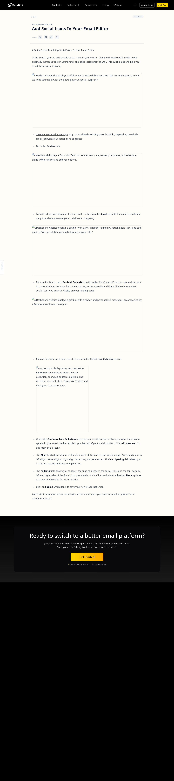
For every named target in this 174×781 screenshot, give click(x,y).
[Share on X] (40, 37)
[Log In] (135, 5)
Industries (72, 5)
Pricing (106, 5)
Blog (34, 17)
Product (56, 5)
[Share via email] (51, 37)
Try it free (162, 5)
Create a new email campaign (52, 134)
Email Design (138, 17)
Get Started (87, 557)
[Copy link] (57, 37)
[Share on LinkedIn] (46, 37)
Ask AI (119, 5)
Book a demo (147, 5)
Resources (90, 5)
